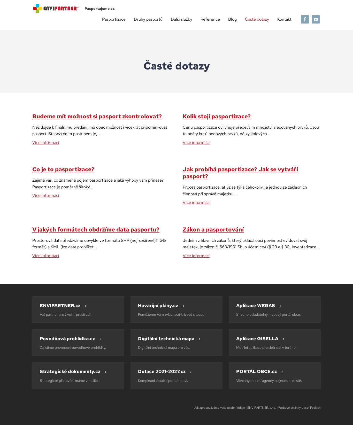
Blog (232, 19)
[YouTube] (316, 19)
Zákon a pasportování (213, 229)
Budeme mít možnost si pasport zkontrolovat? (97, 116)
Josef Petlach (311, 408)
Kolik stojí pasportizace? (217, 116)
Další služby (181, 19)
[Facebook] (305, 19)
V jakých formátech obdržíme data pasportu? (95, 229)
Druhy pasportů (148, 19)
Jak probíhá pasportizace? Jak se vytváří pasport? (240, 172)
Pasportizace (114, 19)
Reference (210, 19)
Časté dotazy (257, 19)
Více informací (45, 142)
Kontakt (284, 19)
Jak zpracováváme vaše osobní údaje (219, 408)
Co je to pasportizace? (63, 169)
